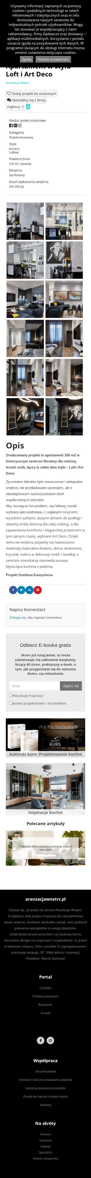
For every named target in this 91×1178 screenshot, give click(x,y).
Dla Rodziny (17, 175)
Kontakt (45, 1013)
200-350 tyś (16, 186)
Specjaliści (45, 1152)
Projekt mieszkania (21, 137)
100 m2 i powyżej (20, 163)
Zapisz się (71, 686)
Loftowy (14, 152)
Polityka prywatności (46, 996)
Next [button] (74, 847)
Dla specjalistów (45, 1071)
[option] (45, 848)
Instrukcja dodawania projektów (45, 1088)
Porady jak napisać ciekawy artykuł (45, 1096)
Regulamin (45, 1004)
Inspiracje (45, 1140)
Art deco (14, 149)
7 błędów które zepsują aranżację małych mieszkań (45, 848)
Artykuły (46, 1146)
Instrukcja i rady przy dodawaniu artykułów (45, 1080)
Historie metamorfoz (45, 1158)
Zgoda (27, 59)
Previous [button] (11, 847)
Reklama (45, 1105)
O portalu (45, 988)
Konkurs (45, 1134)
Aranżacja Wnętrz (17, 83)
